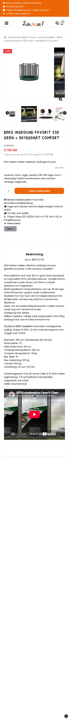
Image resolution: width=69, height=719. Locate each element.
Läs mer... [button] (60, 167)
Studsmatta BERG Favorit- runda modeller (31, 37)
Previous (7, 113)
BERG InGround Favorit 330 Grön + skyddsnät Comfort (33, 39)
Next (65, 113)
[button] (62, 23)
